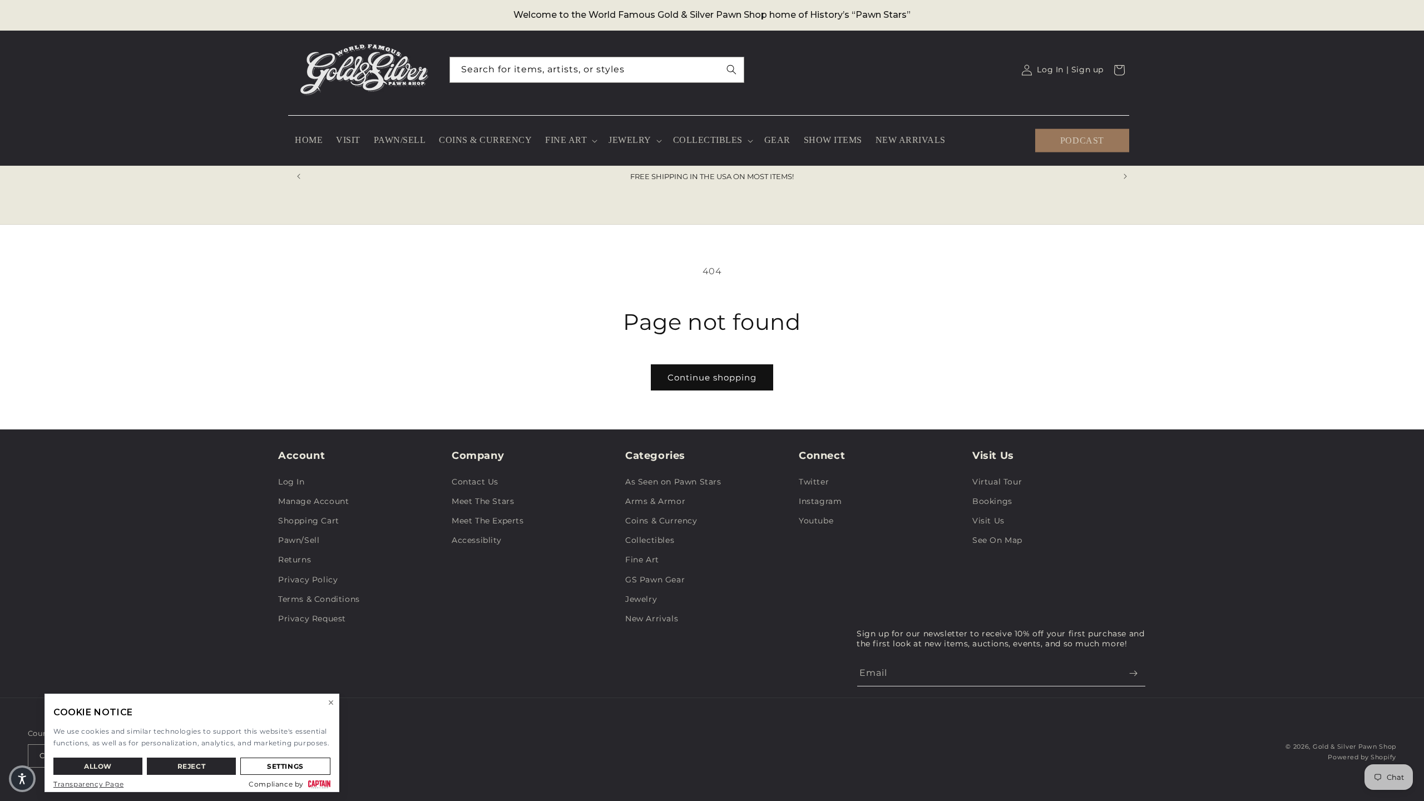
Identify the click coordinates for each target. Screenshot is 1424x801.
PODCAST (1082, 140)
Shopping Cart (308, 521)
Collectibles (649, 540)
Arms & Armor (655, 501)
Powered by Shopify (1362, 757)
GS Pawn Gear (655, 580)
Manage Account (313, 501)
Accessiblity (476, 540)
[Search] (731, 69)
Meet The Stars (483, 501)
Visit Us (988, 521)
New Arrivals (651, 619)
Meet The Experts (488, 521)
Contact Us (475, 482)
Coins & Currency (661, 521)
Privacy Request (312, 619)
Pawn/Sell (298, 540)
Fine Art (642, 560)
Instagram (820, 501)
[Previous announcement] (298, 176)
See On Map (997, 540)
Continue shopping (712, 377)
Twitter (814, 482)
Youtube (816, 521)
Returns (294, 560)
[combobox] (597, 69)
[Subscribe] (1133, 673)
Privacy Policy (308, 580)
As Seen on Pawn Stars (673, 482)
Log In (291, 482)
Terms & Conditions (319, 599)
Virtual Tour (997, 482)
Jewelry (641, 599)
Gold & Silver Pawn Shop (1354, 746)
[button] (570, 140)
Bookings (992, 501)
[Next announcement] (1125, 176)
